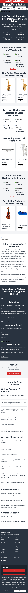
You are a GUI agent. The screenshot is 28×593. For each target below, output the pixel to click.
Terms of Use (15, 587)
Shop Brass (20, 8)
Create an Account (14, 373)
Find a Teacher (4, 356)
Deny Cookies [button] (8, 590)
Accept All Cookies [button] (20, 590)
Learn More (4, 337)
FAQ (14, 570)
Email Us (14, 575)
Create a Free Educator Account (9, 318)
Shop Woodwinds (7, 8)
